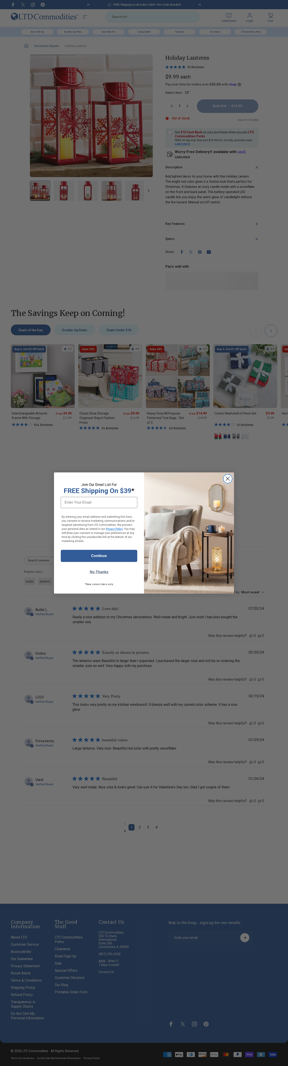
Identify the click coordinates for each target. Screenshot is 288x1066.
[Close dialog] (227, 478)
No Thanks (99, 572)
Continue (99, 556)
